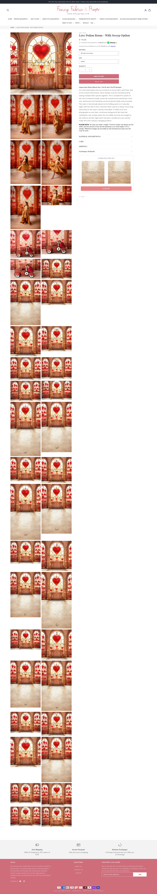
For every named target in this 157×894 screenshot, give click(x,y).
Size (80, 58)
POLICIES (78, 873)
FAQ (92, 23)
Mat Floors (35, 19)
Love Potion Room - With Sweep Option (29, 27)
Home (12, 27)
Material (82, 50)
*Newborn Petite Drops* (87, 19)
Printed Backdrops (20, 19)
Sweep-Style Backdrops (50, 19)
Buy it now (99, 81)
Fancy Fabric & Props (64, 891)
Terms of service (99, 890)
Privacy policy (87, 890)
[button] (8, 10)
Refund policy (76, 890)
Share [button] (83, 196)
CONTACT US (78, 870)
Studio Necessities (68, 19)
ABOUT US (78, 866)
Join (139, 874)
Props (77, 23)
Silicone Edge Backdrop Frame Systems (133, 19)
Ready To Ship (67, 23)
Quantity (82, 66)
